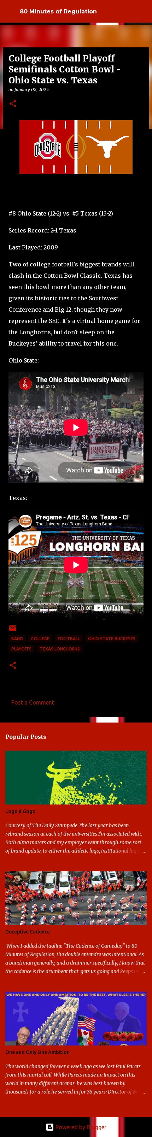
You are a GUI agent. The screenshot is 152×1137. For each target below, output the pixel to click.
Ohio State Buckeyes (111, 638)
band (17, 638)
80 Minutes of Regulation (58, 11)
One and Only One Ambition (37, 1052)
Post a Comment (32, 702)
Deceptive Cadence (27, 932)
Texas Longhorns (60, 649)
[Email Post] (12, 631)
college (40, 638)
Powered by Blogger (80, 1127)
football (69, 638)
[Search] (142, 11)
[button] (12, 104)
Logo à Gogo (20, 811)
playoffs (21, 649)
